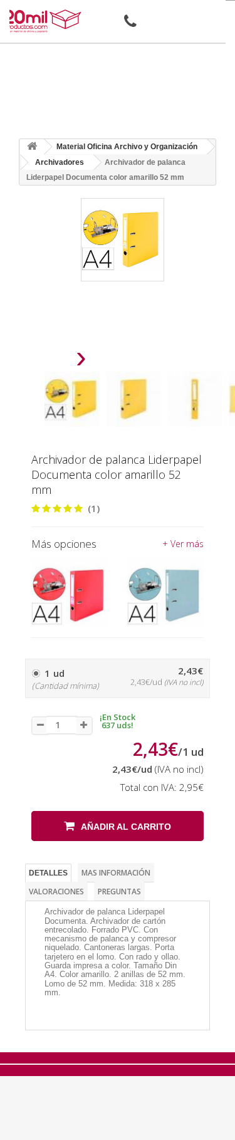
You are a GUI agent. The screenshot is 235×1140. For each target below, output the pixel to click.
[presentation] (49, 360)
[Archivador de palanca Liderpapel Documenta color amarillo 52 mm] (72, 399)
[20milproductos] (44, 21)
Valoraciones (56, 891)
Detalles (48, 873)
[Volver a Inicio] (32, 147)
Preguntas (119, 891)
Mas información (115, 872)
